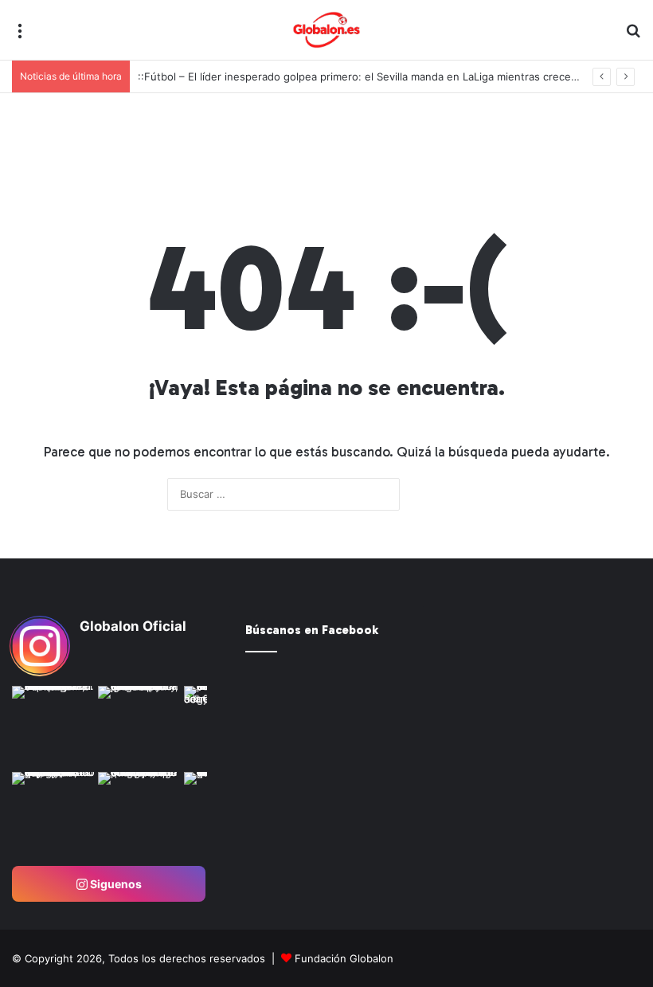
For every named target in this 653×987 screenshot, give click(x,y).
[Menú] (20, 36)
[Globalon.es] (326, 30)
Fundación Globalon (344, 958)
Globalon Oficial (133, 626)
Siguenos (115, 884)
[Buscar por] (633, 36)
